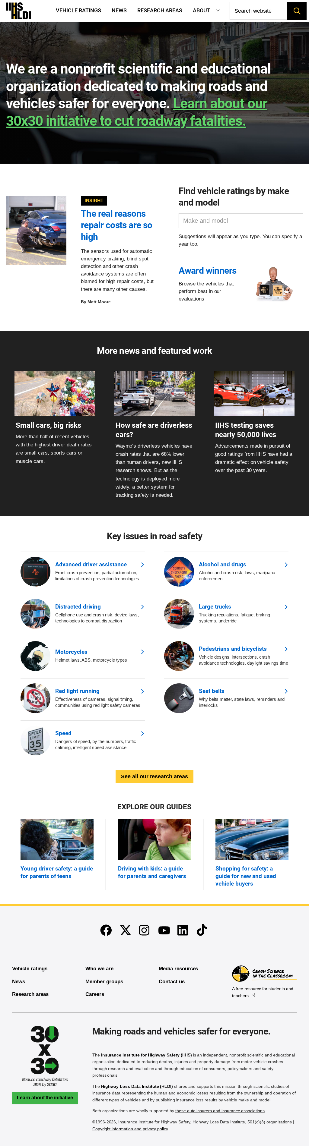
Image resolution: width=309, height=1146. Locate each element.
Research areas (159, 11)
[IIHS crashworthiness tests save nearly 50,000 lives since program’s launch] (254, 414)
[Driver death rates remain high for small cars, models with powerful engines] (54, 414)
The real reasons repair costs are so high (116, 225)
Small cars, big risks (48, 425)
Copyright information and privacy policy (130, 1128)
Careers (94, 994)
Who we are (99, 968)
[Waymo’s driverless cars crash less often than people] (154, 414)
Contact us (172, 981)
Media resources (178, 968)
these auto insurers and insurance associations (220, 1110)
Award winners (207, 270)
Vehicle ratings (78, 11)
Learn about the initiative (45, 1097)
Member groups (104, 981)
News (119, 11)
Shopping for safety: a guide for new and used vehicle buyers (245, 876)
